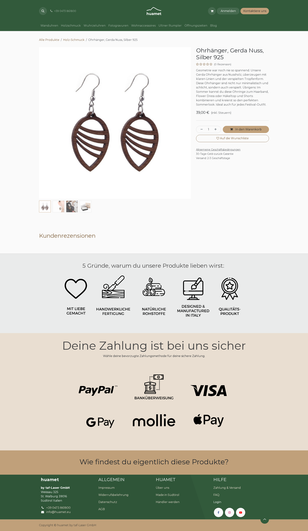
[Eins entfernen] (200, 129)
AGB (101, 509)
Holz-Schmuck (73, 40)
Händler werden (167, 502)
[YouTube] (240, 512)
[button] (43, 11)
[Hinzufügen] (216, 129)
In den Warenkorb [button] (248, 129)
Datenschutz (107, 502)
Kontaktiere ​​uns (254, 11)
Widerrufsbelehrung (113, 495)
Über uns (162, 487)
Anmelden (228, 11)
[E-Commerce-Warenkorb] (212, 11)
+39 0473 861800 (58, 507)
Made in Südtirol (167, 495)
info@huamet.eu (58, 512)
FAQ (216, 495)
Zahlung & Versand (227, 487)
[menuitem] (49, 25)
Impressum (106, 487)
